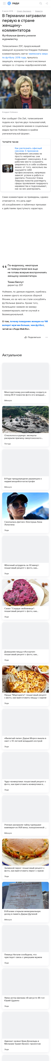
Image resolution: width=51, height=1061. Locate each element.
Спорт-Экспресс (24, 11)
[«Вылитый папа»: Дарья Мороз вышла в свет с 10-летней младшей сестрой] (25, 729)
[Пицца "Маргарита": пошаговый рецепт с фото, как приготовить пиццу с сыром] (25, 686)
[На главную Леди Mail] (15, 3)
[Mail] (9, 3)
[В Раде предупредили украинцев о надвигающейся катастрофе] (25, 469)
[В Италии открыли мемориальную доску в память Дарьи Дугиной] (25, 902)
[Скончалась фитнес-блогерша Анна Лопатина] (25, 513)
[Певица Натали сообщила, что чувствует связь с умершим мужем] (25, 945)
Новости (39, 11)
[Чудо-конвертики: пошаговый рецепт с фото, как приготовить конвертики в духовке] (25, 772)
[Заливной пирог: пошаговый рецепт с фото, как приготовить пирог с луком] (25, 859)
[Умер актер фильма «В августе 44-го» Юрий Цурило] (25, 988)
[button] (25, 89)
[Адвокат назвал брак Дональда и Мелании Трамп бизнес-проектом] (25, 1032)
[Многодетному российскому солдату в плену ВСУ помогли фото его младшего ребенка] (25, 383)
